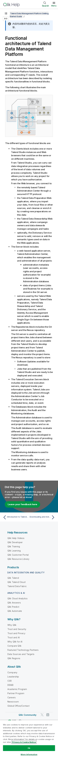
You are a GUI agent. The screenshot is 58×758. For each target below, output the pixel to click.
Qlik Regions (13, 658)
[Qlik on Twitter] (42, 714)
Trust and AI (13, 637)
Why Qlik (11, 625)
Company (12, 672)
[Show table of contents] (6, 13)
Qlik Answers (14, 602)
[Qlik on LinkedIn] (48, 714)
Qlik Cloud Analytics (17, 598)
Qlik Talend (13, 578)
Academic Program (17, 689)
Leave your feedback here (22, 504)
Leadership (13, 676)
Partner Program (15, 693)
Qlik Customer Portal (18, 555)
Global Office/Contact (18, 706)
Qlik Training (13, 546)
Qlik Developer (15, 542)
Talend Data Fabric (17, 586)
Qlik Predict (13, 607)
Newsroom (13, 701)
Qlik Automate (14, 611)
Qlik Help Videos (16, 538)
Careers (11, 697)
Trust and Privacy (16, 633)
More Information (29, 754)
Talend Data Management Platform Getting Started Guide (29, 15)
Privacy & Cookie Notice (24, 742)
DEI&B (10, 685)
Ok (29, 748)
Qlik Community (27, 714)
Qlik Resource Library (18, 559)
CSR (9, 681)
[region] (29, 739)
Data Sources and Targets (20, 654)
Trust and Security (16, 629)
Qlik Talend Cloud (16, 582)
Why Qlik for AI (14, 641)
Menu (54, 5)
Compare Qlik (14, 646)
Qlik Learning (14, 550)
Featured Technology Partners (23, 650)
